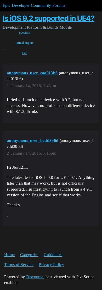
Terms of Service (18, 264)
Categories (29, 254)
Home (9, 254)
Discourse (34, 277)
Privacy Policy (51, 264)
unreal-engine (24, 43)
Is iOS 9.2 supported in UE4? (48, 18)
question (24, 32)
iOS (24, 53)
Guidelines (53, 254)
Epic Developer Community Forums (34, 5)
